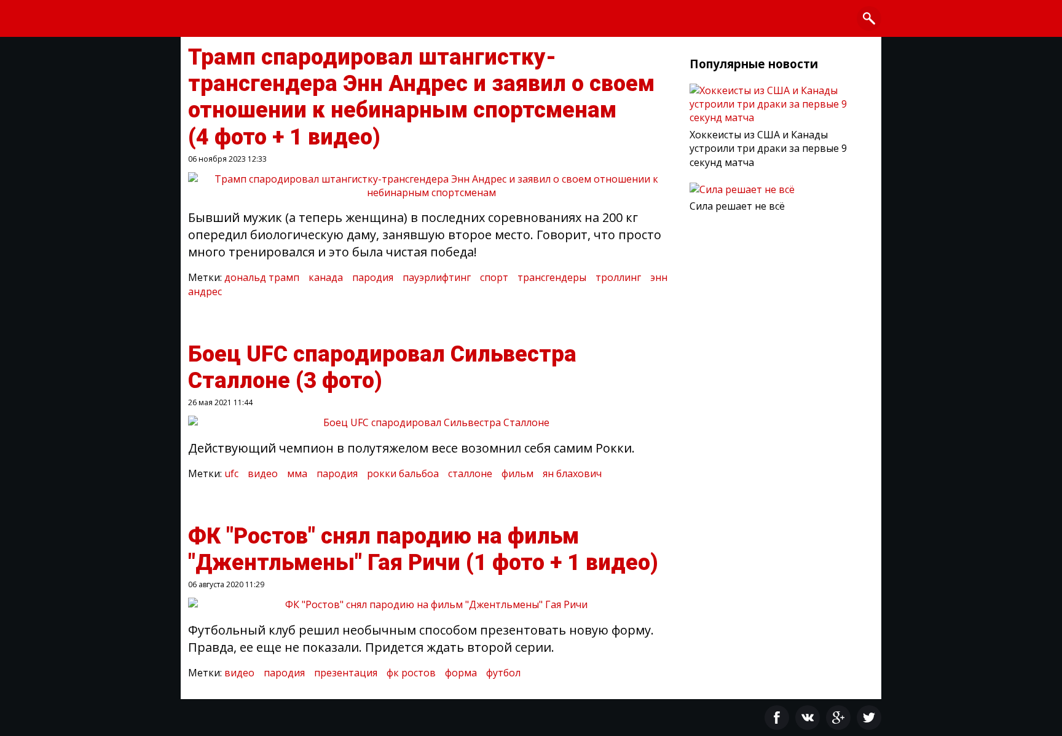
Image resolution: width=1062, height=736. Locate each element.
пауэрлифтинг (437, 277)
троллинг (618, 277)
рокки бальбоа (403, 473)
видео (263, 473)
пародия (372, 277)
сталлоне (470, 473)
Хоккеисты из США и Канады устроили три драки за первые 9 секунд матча (768, 148)
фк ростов (411, 672)
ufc (231, 473)
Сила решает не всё (737, 206)
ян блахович (572, 473)
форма (461, 672)
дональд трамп (261, 277)
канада (326, 277)
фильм (517, 473)
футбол (503, 672)
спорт (494, 277)
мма (297, 473)
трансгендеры (551, 277)
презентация (345, 672)
